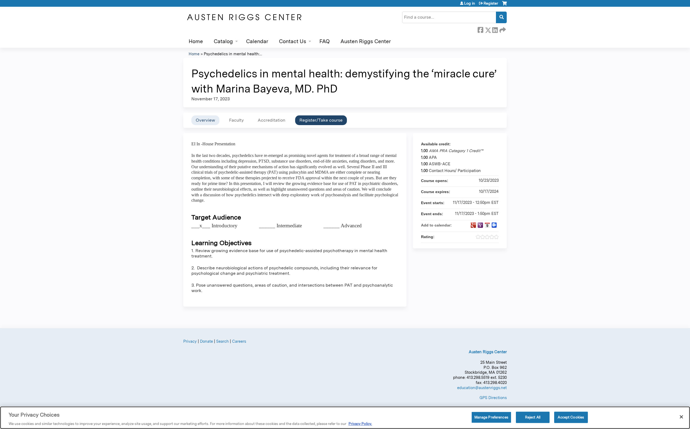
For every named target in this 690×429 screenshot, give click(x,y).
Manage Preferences (491, 417)
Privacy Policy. (360, 423)
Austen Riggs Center (365, 41)
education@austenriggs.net (482, 387)
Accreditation (271, 120)
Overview (205, 120)
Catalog (223, 41)
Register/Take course (321, 120)
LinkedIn (495, 29)
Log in (469, 3)
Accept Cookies (571, 417)
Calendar (257, 41)
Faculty (236, 120)
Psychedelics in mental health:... (233, 54)
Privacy (190, 341)
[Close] (681, 417)
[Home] (244, 17)
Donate (206, 341)
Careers (239, 341)
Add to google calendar (473, 225)
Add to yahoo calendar (480, 225)
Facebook (480, 29)
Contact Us (292, 41)
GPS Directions (493, 397)
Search (222, 341)
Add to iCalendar (487, 225)
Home (196, 41)
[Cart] (504, 5)
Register (491, 3)
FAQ (324, 41)
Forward (502, 29)
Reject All (532, 417)
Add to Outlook (494, 225)
